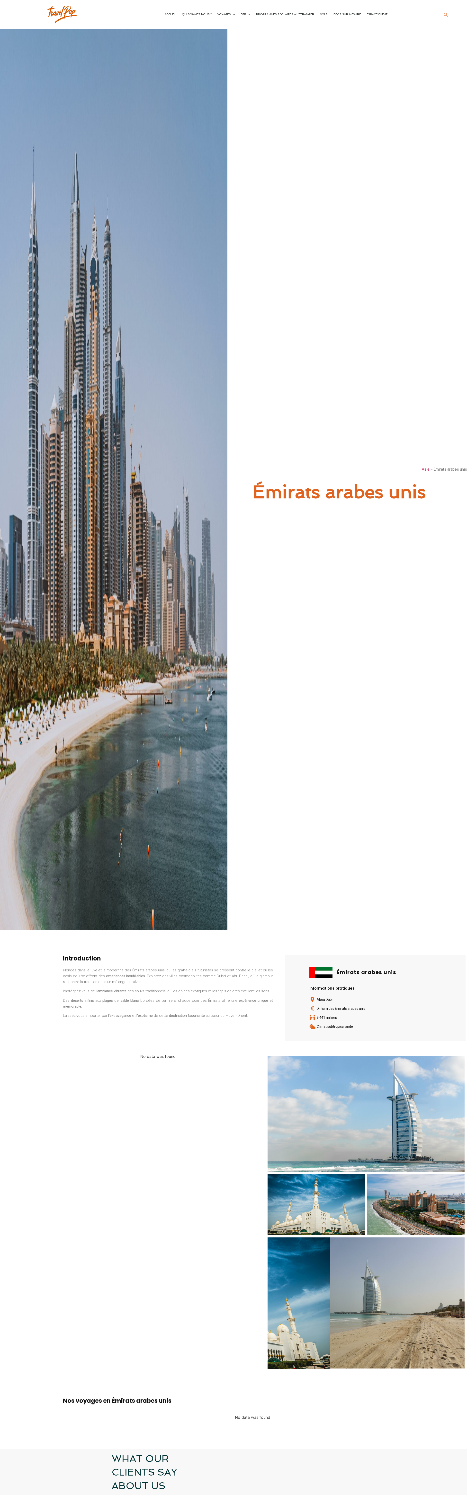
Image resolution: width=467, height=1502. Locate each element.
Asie (426, 469)
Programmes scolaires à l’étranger (285, 14)
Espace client (377, 14)
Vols (324, 14)
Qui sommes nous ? (197, 14)
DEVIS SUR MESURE (347, 14)
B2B (243, 14)
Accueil (170, 14)
